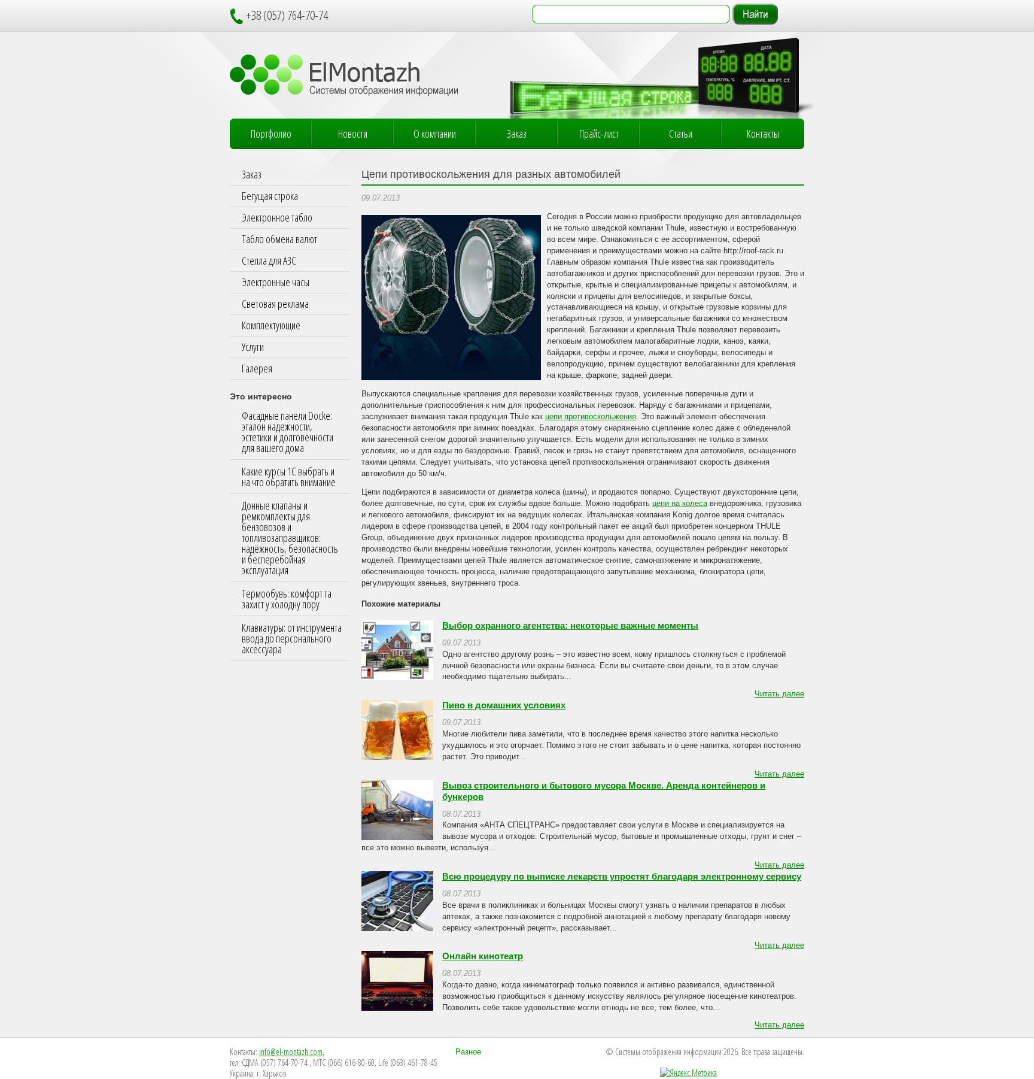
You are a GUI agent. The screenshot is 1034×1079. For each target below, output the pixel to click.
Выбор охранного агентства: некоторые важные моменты (570, 626)
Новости (352, 133)
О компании (434, 133)
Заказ (517, 133)
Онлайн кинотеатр (482, 956)
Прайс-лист (599, 133)
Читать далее (779, 694)
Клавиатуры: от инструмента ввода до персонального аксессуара (292, 638)
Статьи (680, 133)
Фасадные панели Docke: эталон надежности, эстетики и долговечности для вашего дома (287, 431)
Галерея (257, 368)
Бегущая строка (270, 196)
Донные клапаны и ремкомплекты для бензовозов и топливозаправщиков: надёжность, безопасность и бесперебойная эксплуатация (290, 537)
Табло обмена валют (279, 239)
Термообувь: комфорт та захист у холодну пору (287, 598)
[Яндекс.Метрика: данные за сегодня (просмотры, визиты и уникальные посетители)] (688, 1073)
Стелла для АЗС (269, 260)
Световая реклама (275, 303)
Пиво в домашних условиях (503, 705)
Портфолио (271, 133)
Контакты (763, 133)
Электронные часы (275, 282)
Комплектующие (271, 325)
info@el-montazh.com (291, 1051)
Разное (468, 1052)
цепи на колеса (679, 503)
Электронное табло (277, 217)
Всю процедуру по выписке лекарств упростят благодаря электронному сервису (621, 876)
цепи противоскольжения (590, 417)
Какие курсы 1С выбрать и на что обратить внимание (289, 476)
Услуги (253, 347)
